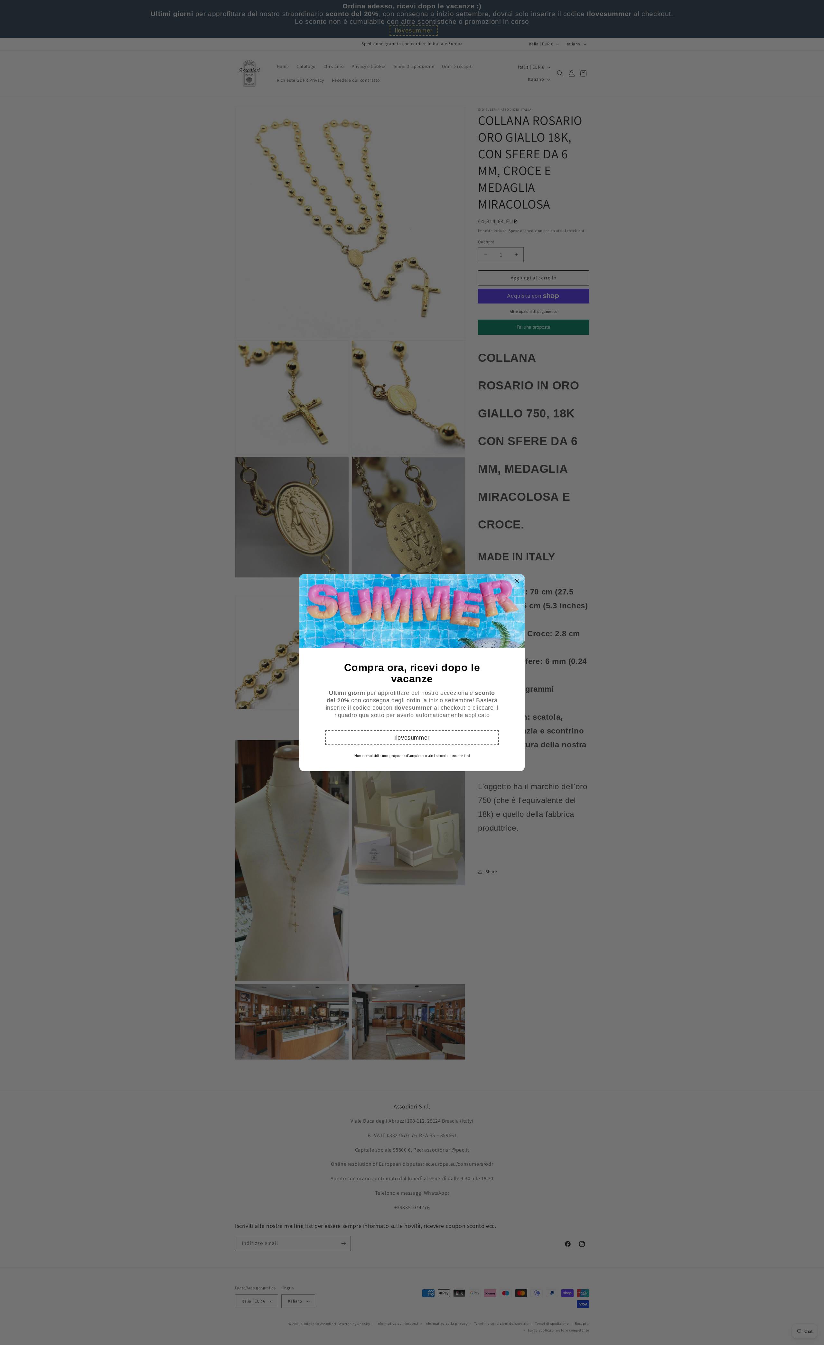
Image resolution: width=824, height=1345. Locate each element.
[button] (412, 737)
